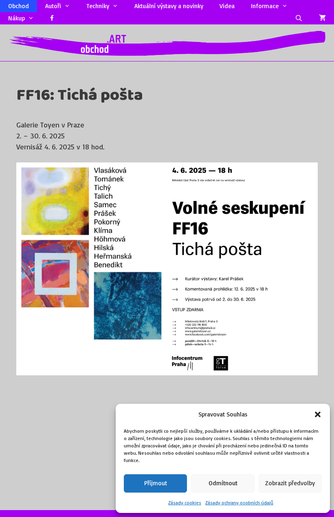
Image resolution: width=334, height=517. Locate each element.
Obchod (18, 6)
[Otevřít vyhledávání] (299, 18)
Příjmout (155, 483)
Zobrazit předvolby (290, 483)
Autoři (53, 6)
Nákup (16, 18)
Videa (227, 6)
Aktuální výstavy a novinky (168, 6)
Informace (265, 6)
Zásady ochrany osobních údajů (239, 502)
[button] (318, 414)
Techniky (97, 6)
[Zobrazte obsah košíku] (322, 18)
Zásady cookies (184, 502)
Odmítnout (223, 483)
